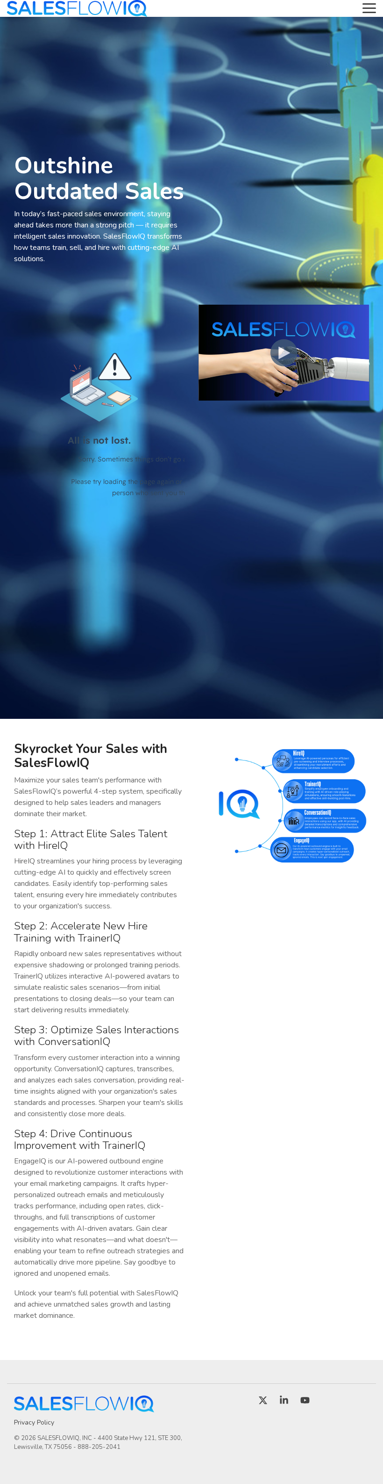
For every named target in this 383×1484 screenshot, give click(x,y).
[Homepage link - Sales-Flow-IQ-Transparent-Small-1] (84, 1407)
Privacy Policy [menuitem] (34, 1422)
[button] (369, 7)
